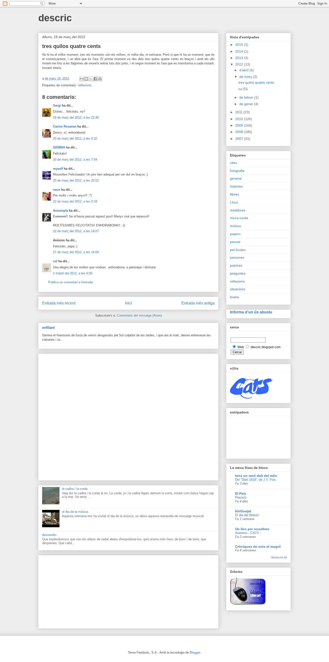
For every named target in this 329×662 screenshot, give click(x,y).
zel (55, 261)
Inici (128, 303)
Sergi (57, 105)
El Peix (240, 493)
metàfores (237, 210)
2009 (239, 125)
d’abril (244, 70)
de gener (246, 104)
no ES (243, 89)
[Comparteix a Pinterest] (100, 78)
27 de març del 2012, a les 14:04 (76, 252)
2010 (239, 119)
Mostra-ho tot (279, 557)
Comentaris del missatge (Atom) (139, 315)
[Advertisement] (128, 416)
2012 (239, 64)
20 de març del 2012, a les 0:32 (75, 138)
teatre (234, 297)
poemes (236, 265)
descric (55, 18)
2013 (239, 58)
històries (236, 186)
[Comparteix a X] (90, 78)
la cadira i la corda (74, 489)
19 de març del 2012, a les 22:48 (76, 117)
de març (246, 77)
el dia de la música (75, 511)
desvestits (49, 535)
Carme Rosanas (64, 126)
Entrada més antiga (198, 303)
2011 (239, 112)
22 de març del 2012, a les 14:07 (76, 231)
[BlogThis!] (86, 78)
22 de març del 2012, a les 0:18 (75, 201)
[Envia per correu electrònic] (81, 78)
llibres (234, 194)
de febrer (246, 97)
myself (58, 168)
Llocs (234, 202)
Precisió (240, 497)
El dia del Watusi (247, 515)
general (236, 178)
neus (56, 189)
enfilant (48, 327)
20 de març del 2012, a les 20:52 (76, 180)
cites (233, 163)
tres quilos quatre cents (256, 82)
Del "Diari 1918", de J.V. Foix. (256, 479)
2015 (239, 45)
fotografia (237, 171)
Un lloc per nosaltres (252, 529)
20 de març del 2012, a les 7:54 (75, 159)
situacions (237, 289)
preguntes (237, 273)
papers (235, 234)
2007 (239, 139)
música (235, 226)
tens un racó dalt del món (256, 476)
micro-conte (239, 218)
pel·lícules (237, 250)
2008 (239, 132)
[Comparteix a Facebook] (95, 78)
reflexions (85, 85)
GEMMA (59, 147)
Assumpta (60, 210)
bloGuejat (243, 511)
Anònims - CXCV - (248, 533)
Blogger (195, 652)
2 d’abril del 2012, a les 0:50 (72, 273)
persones (237, 257)
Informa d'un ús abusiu (251, 312)
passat (235, 242)
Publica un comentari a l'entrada (70, 282)
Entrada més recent (58, 303)
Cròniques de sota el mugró (258, 546)
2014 (239, 51)
